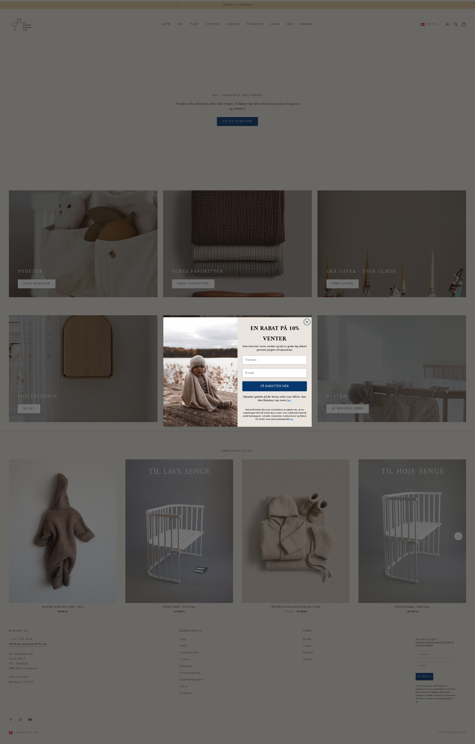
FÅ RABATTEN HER (275, 386)
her (289, 400)
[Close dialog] (307, 322)
